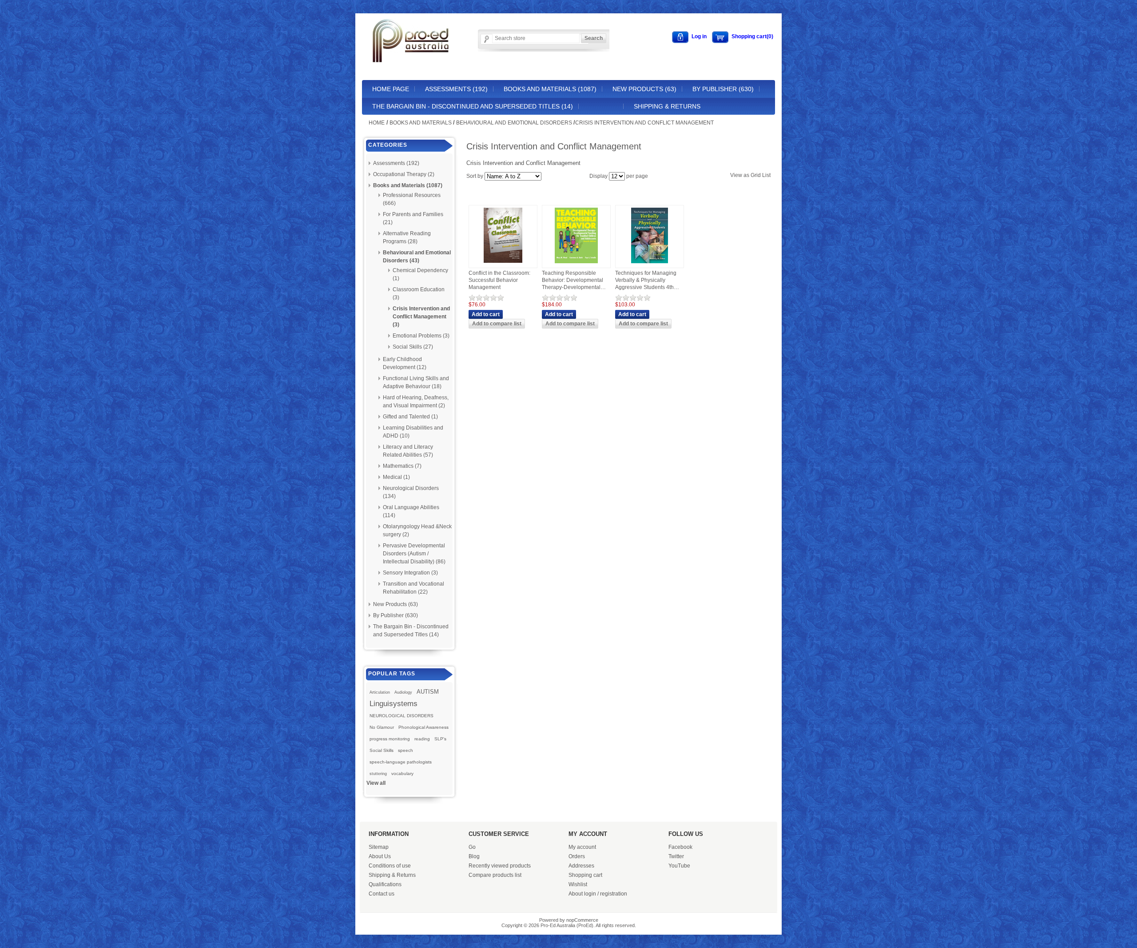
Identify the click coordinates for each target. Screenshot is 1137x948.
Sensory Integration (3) (410, 573)
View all (376, 783)
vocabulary (402, 773)
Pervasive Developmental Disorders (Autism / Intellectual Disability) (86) (414, 553)
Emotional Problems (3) (421, 336)
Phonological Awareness (423, 727)
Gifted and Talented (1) (410, 417)
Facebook (680, 847)
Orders (576, 856)
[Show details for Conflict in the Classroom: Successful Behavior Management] (503, 263)
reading (422, 738)
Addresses (581, 866)
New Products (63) (644, 88)
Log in (699, 36)
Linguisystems (393, 703)
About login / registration (597, 894)
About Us (380, 856)
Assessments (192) (456, 88)
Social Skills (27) (413, 347)
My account (582, 847)
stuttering (378, 773)
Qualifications (385, 884)
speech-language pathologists (401, 761)
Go (472, 847)
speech (405, 750)
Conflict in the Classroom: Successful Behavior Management (499, 280)
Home (377, 123)
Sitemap (379, 847)
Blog (474, 856)
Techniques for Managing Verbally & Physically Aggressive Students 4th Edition (645, 280)
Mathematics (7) (402, 466)
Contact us (381, 894)
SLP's (440, 738)
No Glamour (382, 727)
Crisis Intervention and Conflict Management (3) (421, 316)
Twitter (676, 856)
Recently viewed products (500, 866)
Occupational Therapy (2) (403, 174)
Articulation (380, 692)
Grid (756, 175)
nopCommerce (582, 920)
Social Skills (382, 750)
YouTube (679, 866)
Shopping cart (585, 875)
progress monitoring (390, 738)
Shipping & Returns (667, 106)
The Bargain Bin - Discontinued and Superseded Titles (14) (472, 106)
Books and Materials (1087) (550, 88)
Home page (390, 88)
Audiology (403, 692)
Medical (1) (396, 477)
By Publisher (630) (723, 88)
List (766, 175)
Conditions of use (390, 866)
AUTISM (428, 691)
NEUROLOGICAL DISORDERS (401, 715)
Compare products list (495, 875)
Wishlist (577, 884)
